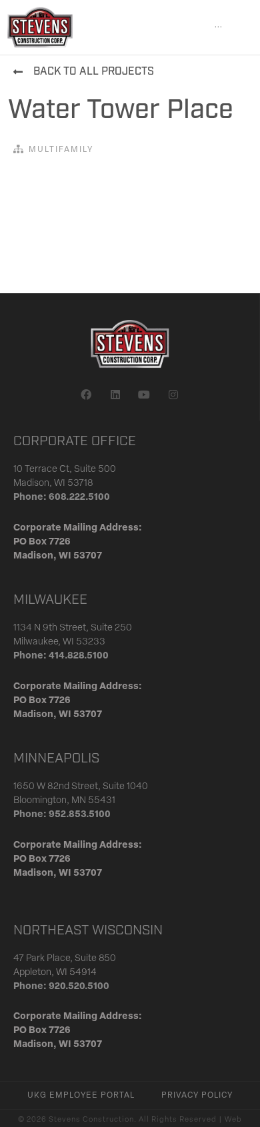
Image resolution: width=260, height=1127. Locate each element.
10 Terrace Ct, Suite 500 (64, 470)
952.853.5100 (80, 815)
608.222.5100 (79, 498)
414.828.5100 (79, 656)
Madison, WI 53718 (53, 484)
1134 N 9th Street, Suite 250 (72, 628)
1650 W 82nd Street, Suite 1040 (80, 787)
